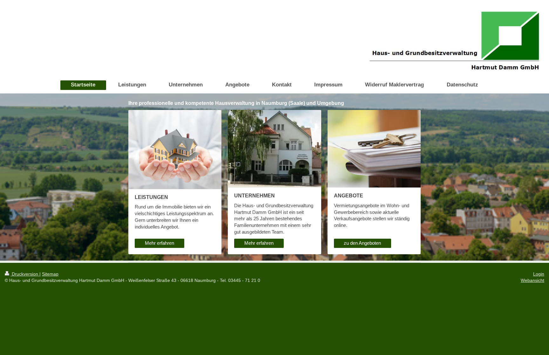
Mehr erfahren (159, 243)
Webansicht (532, 280)
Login (538, 273)
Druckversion (24, 273)
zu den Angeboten (362, 243)
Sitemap (50, 273)
